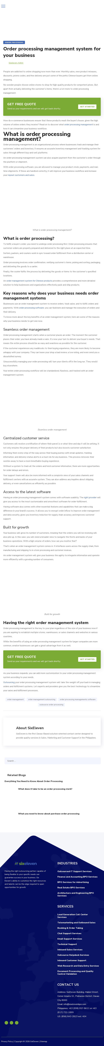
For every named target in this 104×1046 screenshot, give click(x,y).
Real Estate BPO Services (71, 887)
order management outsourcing (41, 699)
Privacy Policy (7, 1041)
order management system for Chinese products (29, 280)
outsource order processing (51, 704)
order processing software (31, 307)
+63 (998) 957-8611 (79, 1008)
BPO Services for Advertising (73, 882)
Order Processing (14, 42)
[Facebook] (6, 1023)
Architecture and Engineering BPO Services (75, 894)
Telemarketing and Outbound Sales (76, 922)
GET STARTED (87, 106)
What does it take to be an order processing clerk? (45, 789)
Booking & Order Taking (70, 928)
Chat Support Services (69, 933)
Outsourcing (9, 682)
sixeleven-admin (16, 63)
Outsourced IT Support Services (74, 871)
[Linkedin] (11, 1023)
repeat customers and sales (21, 175)
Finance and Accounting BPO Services (77, 876)
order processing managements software (77, 699)
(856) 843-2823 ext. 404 (73, 1016)
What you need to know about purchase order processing (48, 813)
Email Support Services (69, 938)
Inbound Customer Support (71, 960)
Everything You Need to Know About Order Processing (34, 781)
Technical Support (67, 944)
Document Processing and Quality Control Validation (75, 972)
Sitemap (43, 1041)
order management (15, 699)
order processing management (78, 124)
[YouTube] (16, 1023)
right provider (90, 497)
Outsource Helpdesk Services (73, 955)
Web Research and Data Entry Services (78, 965)
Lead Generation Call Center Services (72, 916)
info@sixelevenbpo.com (75, 1004)
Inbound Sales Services (69, 949)
